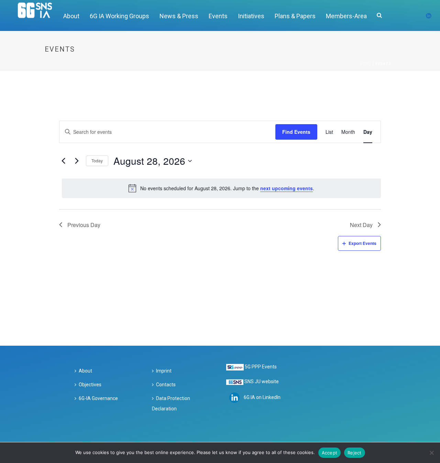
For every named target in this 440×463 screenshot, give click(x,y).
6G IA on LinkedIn (262, 397)
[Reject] (431, 452)
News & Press (179, 16)
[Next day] (77, 161)
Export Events (362, 243)
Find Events (296, 131)
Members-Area (346, 16)
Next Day (361, 225)
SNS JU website (261, 381)
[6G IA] (38, 15)
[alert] (221, 188)
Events (218, 16)
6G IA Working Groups (119, 16)
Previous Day (83, 225)
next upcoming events (286, 188)
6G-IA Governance (98, 398)
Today (97, 160)
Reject (355, 452)
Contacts (166, 384)
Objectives (90, 384)
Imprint (164, 371)
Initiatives (251, 16)
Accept (330, 452)
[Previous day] (63, 161)
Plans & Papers (295, 16)
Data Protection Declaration (171, 403)
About (71, 16)
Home (366, 64)
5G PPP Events (261, 366)
